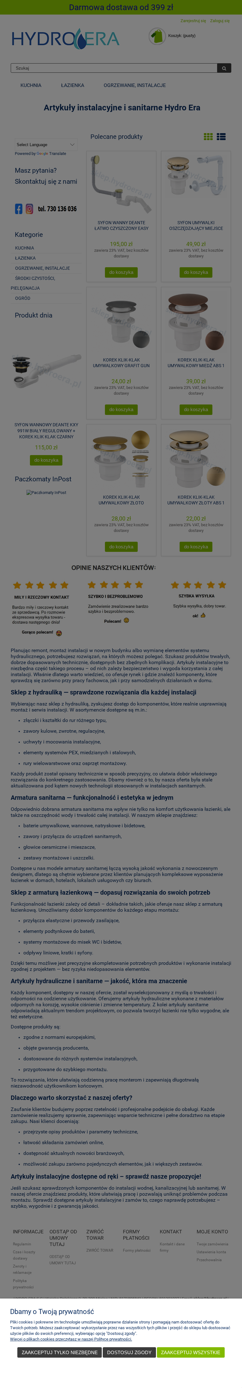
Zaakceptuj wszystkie (190, 1352)
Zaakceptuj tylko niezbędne (60, 1352)
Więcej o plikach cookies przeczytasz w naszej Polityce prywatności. (71, 1339)
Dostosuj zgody (129, 1352)
